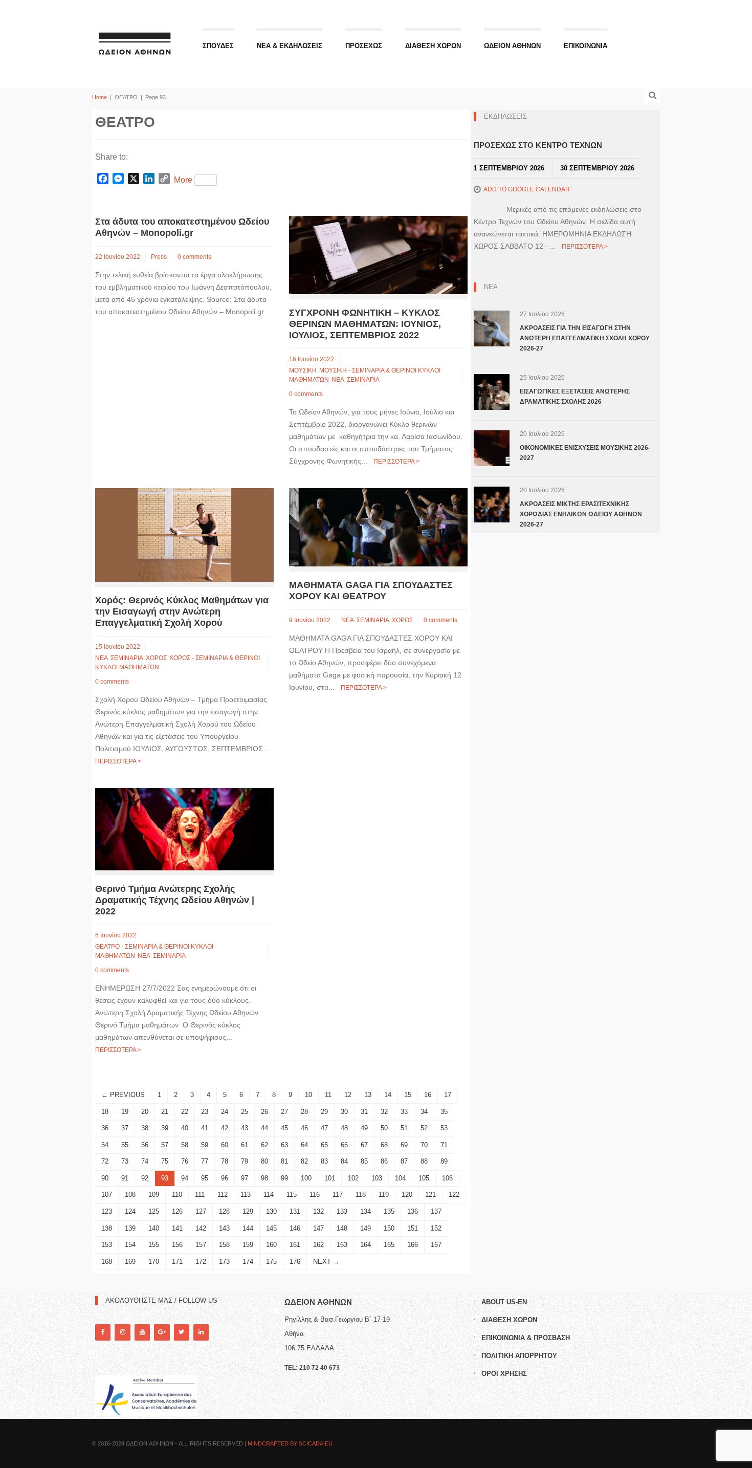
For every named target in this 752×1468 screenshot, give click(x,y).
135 (389, 1211)
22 (184, 1111)
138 (106, 1228)
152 (436, 1228)
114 (268, 1194)
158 (224, 1244)
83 (324, 1161)
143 (224, 1228)
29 (324, 1111)
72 (104, 1161)
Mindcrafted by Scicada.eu (290, 1443)
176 (295, 1261)
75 (164, 1161)
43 (244, 1128)
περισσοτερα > (396, 461)
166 (412, 1244)
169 (130, 1261)
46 (304, 1128)
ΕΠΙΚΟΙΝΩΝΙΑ (585, 46)
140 (153, 1228)
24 (224, 1111)
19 (124, 1111)
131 (295, 1211)
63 (284, 1145)
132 (318, 1211)
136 (412, 1211)
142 (200, 1228)
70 (424, 1145)
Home (99, 97)
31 (364, 1111)
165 (389, 1244)
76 (184, 1161)
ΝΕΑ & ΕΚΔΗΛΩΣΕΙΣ (289, 46)
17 (447, 1095)
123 (106, 1211)
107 (106, 1194)
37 (124, 1128)
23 (204, 1111)
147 (318, 1228)
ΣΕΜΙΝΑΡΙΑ (363, 379)
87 (404, 1161)
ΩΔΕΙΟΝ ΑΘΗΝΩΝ (512, 46)
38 (144, 1128)
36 (104, 1128)
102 (353, 1178)
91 (124, 1178)
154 (130, 1244)
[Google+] (161, 1332)
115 (291, 1194)
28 (304, 1111)
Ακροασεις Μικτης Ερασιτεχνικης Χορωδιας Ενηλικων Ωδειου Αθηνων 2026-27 (581, 514)
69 (404, 1145)
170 (153, 1261)
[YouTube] (142, 1332)
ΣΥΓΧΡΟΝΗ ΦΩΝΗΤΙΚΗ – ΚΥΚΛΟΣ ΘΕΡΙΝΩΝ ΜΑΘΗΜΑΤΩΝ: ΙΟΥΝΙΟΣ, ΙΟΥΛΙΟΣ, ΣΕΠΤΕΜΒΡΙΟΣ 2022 (365, 324)
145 (271, 1228)
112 (222, 1194)
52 (424, 1128)
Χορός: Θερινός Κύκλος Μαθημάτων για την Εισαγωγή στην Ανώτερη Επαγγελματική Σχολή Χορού (182, 611)
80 (264, 1161)
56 (144, 1145)
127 (200, 1211)
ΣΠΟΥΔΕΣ (218, 46)
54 (104, 1145)
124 (130, 1211)
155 (153, 1244)
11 (328, 1095)
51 (404, 1128)
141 (177, 1228)
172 (200, 1261)
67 (364, 1145)
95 (204, 1178)
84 (344, 1161)
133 (342, 1211)
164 (365, 1244)
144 (247, 1228)
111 (200, 1194)
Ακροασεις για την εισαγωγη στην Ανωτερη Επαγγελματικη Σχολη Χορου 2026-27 (585, 338)
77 (204, 1161)
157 (200, 1244)
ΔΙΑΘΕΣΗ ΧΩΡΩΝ (433, 46)
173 (224, 1261)
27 (284, 1111)
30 (344, 1111)
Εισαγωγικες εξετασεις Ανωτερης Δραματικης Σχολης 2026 (575, 396)
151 (412, 1228)
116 (314, 1194)
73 (124, 1161)
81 (284, 1161)
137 (436, 1211)
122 (454, 1194)
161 (295, 1244)
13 (367, 1095)
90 (104, 1178)
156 (177, 1244)
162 (318, 1244)
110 (177, 1194)
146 (295, 1228)
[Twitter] (181, 1332)
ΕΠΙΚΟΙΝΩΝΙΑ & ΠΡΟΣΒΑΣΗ (525, 1338)
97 (244, 1178)
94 (184, 1178)
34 (424, 1111)
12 (347, 1095)
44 (264, 1128)
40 (184, 1128)
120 (407, 1194)
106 (447, 1178)
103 (376, 1178)
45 (284, 1128)
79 (244, 1161)
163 (342, 1244)
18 (104, 1111)
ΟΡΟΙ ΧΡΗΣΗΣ (504, 1373)
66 (344, 1145)
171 (177, 1261)
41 (204, 1128)
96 (224, 1178)
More (183, 180)
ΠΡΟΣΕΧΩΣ (363, 46)
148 (342, 1228)
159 (247, 1244)
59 (204, 1145)
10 (308, 1095)
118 (361, 1194)
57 (164, 1145)
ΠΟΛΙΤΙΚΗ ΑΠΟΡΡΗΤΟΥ (519, 1356)
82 (304, 1161)
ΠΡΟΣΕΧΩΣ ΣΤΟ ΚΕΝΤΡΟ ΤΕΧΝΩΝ (538, 145)
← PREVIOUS (123, 1095)
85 (364, 1161)
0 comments (194, 256)
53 (444, 1128)
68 (384, 1145)
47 (324, 1128)
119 (384, 1194)
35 (444, 1111)
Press (159, 256)
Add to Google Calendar (526, 189)
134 (365, 1211)
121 (430, 1194)
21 (164, 1111)
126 (177, 1211)
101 (329, 1178)
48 (344, 1128)
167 (436, 1244)
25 (244, 1111)
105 (423, 1178)
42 (224, 1128)
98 (264, 1178)
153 (106, 1244)
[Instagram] (122, 1332)
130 (271, 1211)
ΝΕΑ (337, 379)
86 (384, 1161)
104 (400, 1178)
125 (153, 1211)
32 (384, 1111)
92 (144, 1178)
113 (245, 1194)
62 (264, 1145)
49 (364, 1128)
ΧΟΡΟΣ (156, 658)
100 (306, 1178)
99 (284, 1178)
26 (264, 1111)
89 (444, 1161)
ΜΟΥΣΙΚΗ (303, 370)
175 (271, 1261)
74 (144, 1161)
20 (144, 1111)
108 (130, 1194)
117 (338, 1194)
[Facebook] (102, 1332)
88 (424, 1161)
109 (153, 1194)
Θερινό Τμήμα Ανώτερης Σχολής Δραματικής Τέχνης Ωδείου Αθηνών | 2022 (174, 900)
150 (389, 1228)
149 (365, 1228)
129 (247, 1211)
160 (271, 1244)
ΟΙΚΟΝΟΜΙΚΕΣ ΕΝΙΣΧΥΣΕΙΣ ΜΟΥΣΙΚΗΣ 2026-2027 (585, 453)
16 (427, 1095)
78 (224, 1161)
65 (324, 1145)
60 (224, 1145)
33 (404, 1111)
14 (387, 1095)
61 (244, 1145)
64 (304, 1145)
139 (130, 1228)
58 (184, 1145)
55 (124, 1145)
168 (106, 1261)
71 (444, 1145)
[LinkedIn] (201, 1332)
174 (247, 1261)
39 (164, 1128)
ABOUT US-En (504, 1302)
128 (224, 1211)
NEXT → (326, 1261)
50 (384, 1128)
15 (407, 1095)
